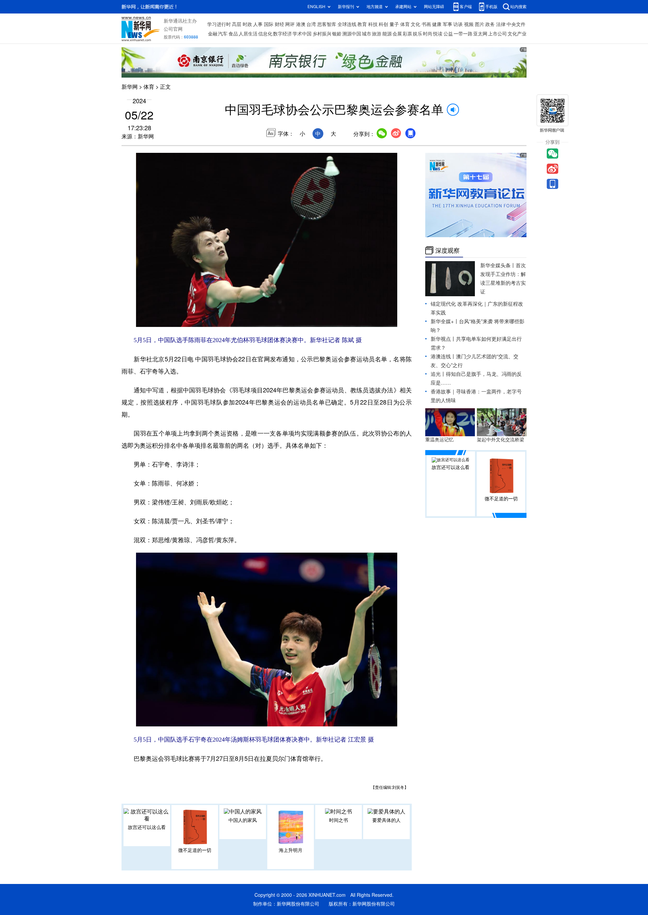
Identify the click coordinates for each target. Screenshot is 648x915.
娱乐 (417, 33)
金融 (212, 33)
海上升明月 (290, 850)
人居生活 (248, 33)
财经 (279, 24)
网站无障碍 (434, 6)
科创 (383, 24)
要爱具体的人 (386, 820)
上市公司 (497, 33)
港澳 (300, 24)
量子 (394, 24)
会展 (397, 33)
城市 (366, 33)
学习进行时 (219, 24)
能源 (387, 33)
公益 (448, 33)
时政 (247, 24)
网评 (290, 24)
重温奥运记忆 (439, 439)
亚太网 (480, 33)
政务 (490, 24)
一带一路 (463, 33)
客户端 (466, 6)
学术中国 (302, 33)
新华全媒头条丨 (498, 265)
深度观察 (447, 250)
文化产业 (517, 33)
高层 (236, 24)
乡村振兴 (322, 33)
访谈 (458, 24)
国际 (268, 24)
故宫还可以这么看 (147, 827)
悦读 (437, 33)
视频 (469, 24)
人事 (258, 24)
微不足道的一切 (194, 850)
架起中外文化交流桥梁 (500, 439)
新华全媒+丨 (445, 321)
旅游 (376, 33)
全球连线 (347, 24)
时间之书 (338, 820)
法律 (501, 24)
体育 (405, 24)
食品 (233, 33)
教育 (362, 24)
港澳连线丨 (443, 356)
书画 (426, 24)
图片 (479, 24)
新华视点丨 (443, 338)
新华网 (130, 86)
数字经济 (282, 33)
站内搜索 (518, 6)
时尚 (427, 33)
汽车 (222, 33)
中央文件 (516, 24)
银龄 (337, 33)
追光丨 (438, 374)
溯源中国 (351, 33)
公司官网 (173, 29)
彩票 (407, 33)
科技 (373, 24)
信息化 (265, 33)
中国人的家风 (242, 820)
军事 (447, 24)
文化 (415, 24)
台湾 (311, 24)
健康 (436, 24)
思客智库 (326, 24)
